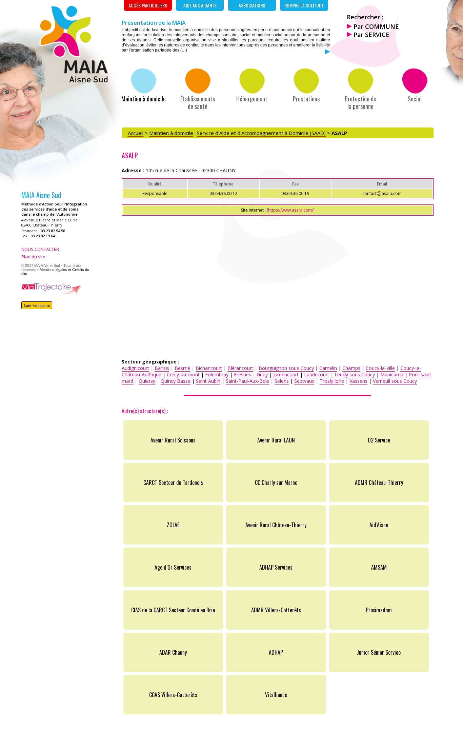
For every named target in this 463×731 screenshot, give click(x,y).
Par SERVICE (370, 35)
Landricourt (316, 374)
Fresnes (242, 374)
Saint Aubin (208, 381)
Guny (262, 374)
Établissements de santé (197, 102)
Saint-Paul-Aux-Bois (247, 381)
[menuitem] (143, 85)
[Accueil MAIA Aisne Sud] (73, 80)
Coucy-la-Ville (380, 368)
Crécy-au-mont (183, 374)
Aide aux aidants (200, 5)
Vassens (358, 381)
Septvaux (304, 381)
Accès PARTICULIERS (147, 5)
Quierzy (147, 381)
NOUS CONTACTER (40, 249)
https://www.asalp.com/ (290, 210)
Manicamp (391, 374)
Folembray (216, 374)
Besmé (182, 368)
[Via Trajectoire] (51, 293)
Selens (282, 381)
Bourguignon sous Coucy (286, 368)
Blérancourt (240, 368)
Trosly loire (332, 381)
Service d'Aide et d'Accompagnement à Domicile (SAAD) (261, 133)
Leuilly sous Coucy (355, 374)
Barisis (162, 368)
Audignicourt (135, 368)
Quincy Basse (175, 381)
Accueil (135, 133)
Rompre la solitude (304, 5)
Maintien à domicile (143, 98)
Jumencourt (286, 374)
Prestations (306, 98)
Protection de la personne (360, 102)
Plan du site (33, 257)
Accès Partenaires (37, 305)
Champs (351, 368)
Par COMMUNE (375, 26)
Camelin (328, 368)
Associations (252, 5)
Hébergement (251, 98)
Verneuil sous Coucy (395, 381)
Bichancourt (209, 368)
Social (415, 98)
